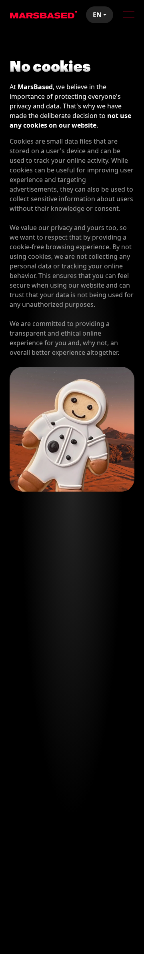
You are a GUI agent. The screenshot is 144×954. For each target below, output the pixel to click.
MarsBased (44, 15)
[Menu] (129, 14)
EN (97, 14)
